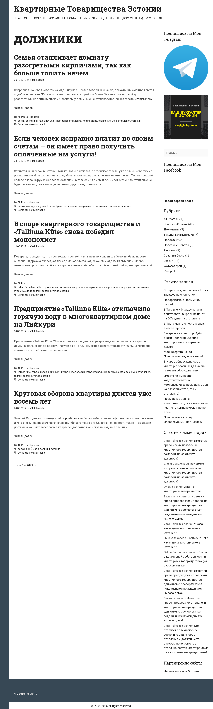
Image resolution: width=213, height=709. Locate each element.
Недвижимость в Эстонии (181, 671)
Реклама (170, 250)
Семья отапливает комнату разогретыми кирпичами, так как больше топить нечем (72, 65)
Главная (21, 18)
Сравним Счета (174, 255)
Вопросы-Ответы (55, 18)
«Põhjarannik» (143, 99)
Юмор (168, 271)
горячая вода (50, 287)
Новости (35, 18)
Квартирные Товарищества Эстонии (88, 8)
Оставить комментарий (31, 124)
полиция (45, 448)
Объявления (78, 18)
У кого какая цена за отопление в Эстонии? (183, 528)
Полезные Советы (176, 245)
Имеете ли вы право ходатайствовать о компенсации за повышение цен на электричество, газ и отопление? (186, 384)
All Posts (23, 116)
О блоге (158, 18)
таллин (37, 290)
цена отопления (121, 120)
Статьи (168, 261)
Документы (131, 18)
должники (32, 120)
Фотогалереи (173, 266)
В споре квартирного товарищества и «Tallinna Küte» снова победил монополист (77, 231)
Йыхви (35, 448)
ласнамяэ (131, 372)
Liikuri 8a (22, 287)
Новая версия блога (178, 201)
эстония (135, 120)
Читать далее (23, 108)
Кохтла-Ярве (89, 120)
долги (21, 120)
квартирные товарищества (120, 287)
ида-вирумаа (46, 120)
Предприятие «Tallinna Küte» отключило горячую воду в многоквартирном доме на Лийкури (82, 316)
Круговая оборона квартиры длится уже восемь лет (82, 397)
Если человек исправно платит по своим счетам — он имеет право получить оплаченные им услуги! (83, 146)
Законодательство (106, 18)
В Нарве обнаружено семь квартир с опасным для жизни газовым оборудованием (184, 366)
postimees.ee (74, 418)
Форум (146, 18)
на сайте (25, 693)
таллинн (46, 290)
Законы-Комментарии (179, 234)
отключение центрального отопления (85, 206)
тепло (56, 290)
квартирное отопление (68, 120)
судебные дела (23, 290)
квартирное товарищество (87, 287)
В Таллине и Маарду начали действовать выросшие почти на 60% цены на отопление (184, 314)
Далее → (30, 465)
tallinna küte (35, 287)
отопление (104, 120)
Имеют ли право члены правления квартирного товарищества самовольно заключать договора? (186, 449)
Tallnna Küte (24, 372)
